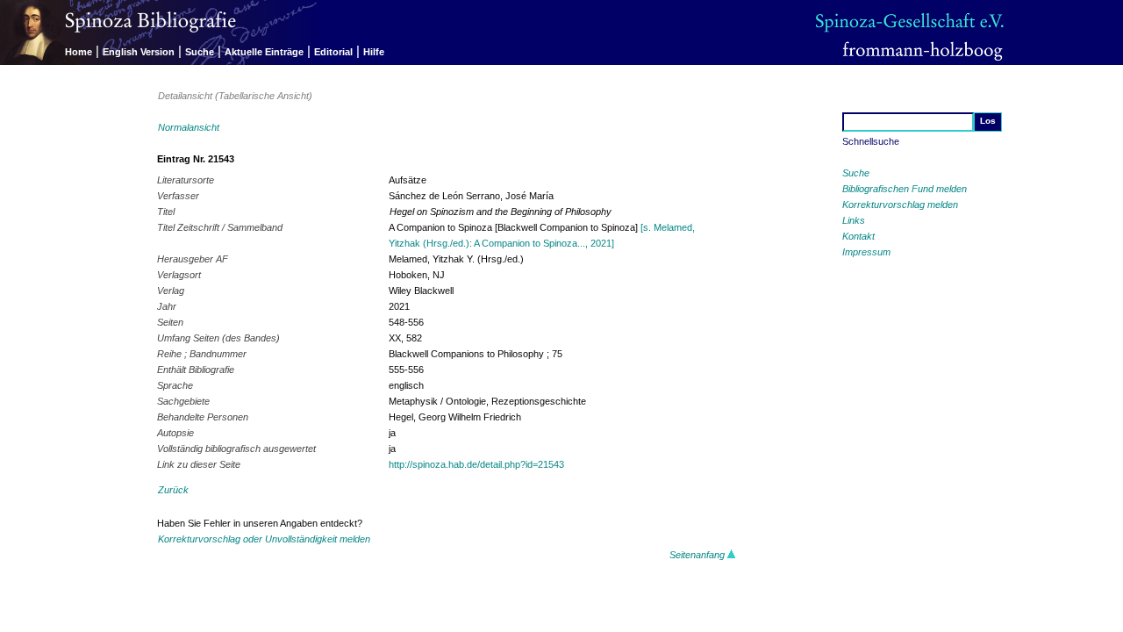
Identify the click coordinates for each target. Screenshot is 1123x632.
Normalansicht (188, 127)
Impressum (866, 252)
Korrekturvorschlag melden (900, 204)
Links (853, 220)
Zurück (173, 490)
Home (78, 52)
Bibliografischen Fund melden (904, 188)
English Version (139, 52)
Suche (199, 52)
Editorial (333, 52)
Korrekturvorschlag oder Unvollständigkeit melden (264, 539)
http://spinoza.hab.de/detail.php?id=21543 (476, 464)
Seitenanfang (698, 554)
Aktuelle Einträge (264, 52)
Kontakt (858, 236)
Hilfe (373, 52)
